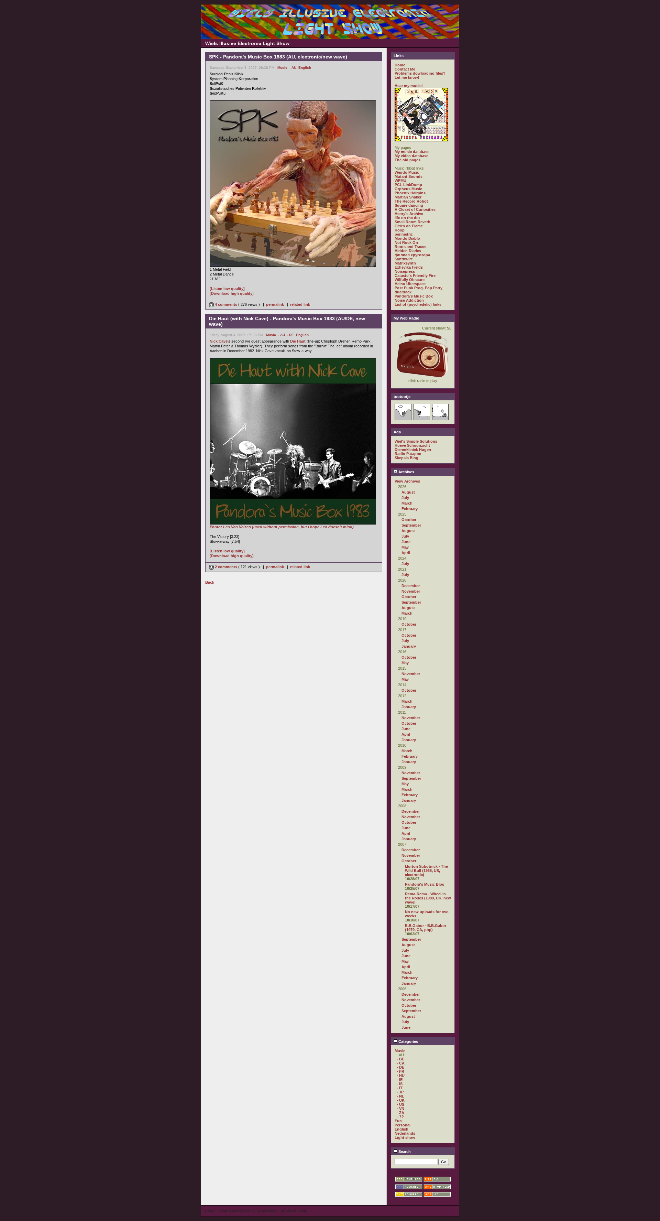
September (411, 525)
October (409, 520)
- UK (401, 1100)
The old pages (407, 160)
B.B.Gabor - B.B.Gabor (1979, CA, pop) (425, 927)
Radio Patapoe (408, 454)
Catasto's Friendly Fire (415, 275)
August (408, 492)
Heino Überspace (410, 284)
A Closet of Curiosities (415, 209)
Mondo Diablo (407, 238)
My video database (411, 156)
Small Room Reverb (412, 222)
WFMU (400, 181)
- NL (400, 1096)
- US (400, 1104)
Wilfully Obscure (410, 280)
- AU (292, 67)
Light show (405, 1137)
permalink (275, 304)
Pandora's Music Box (414, 296)
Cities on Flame (409, 226)
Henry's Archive (409, 214)
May (405, 547)
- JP (400, 1092)
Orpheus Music (408, 189)
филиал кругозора (412, 255)
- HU (401, 1075)
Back (209, 582)
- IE (400, 1080)
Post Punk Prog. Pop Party (418, 288)
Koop (400, 230)
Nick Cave (219, 341)
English (304, 67)
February (410, 509)
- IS (400, 1084)
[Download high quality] (232, 293)
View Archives (407, 481)
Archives (405, 472)
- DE (290, 335)
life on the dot (407, 218)
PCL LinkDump (408, 185)
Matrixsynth (405, 263)
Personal (402, 1125)
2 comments (226, 567)
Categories (407, 1041)
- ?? (400, 1117)
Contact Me (405, 69)
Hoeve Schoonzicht (412, 445)
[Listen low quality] (227, 289)
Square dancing (409, 205)
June (406, 542)
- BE (400, 1059)
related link (300, 304)
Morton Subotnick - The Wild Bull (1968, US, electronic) (426, 870)
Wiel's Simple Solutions (416, 441)
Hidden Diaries (408, 251)
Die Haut (298, 341)
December (411, 586)
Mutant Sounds (408, 176)
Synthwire (404, 259)
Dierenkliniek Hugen (413, 449)
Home (400, 65)
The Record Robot (411, 201)
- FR (400, 1071)
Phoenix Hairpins (410, 193)
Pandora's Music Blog (424, 884)
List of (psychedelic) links (418, 304)
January (409, 646)
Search (404, 1151)
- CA (401, 1063)
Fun (398, 1121)
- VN (400, 1108)
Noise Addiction (409, 300)
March (407, 503)
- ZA (400, 1113)
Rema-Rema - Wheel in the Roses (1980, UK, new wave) (428, 898)
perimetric (404, 234)
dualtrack (403, 292)
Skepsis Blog (406, 458)
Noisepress (405, 271)
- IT (400, 1088)
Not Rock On (406, 242)
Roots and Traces (410, 247)
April (406, 553)
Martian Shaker (408, 197)
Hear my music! (409, 86)
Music (282, 67)
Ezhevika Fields (409, 267)
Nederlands (405, 1133)
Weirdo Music (407, 172)
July (405, 498)
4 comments (226, 304)
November (411, 591)
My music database (412, 152)
